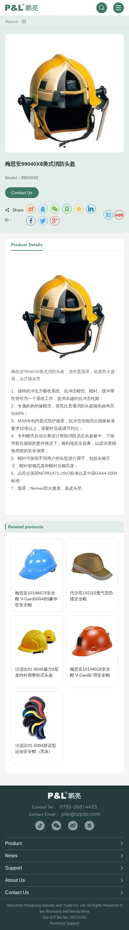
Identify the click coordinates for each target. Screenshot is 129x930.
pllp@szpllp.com (81, 814)
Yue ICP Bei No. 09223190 (64, 917)
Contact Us (21, 192)
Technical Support (64, 923)
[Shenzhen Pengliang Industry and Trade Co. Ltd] (21, 8)
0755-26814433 (78, 807)
